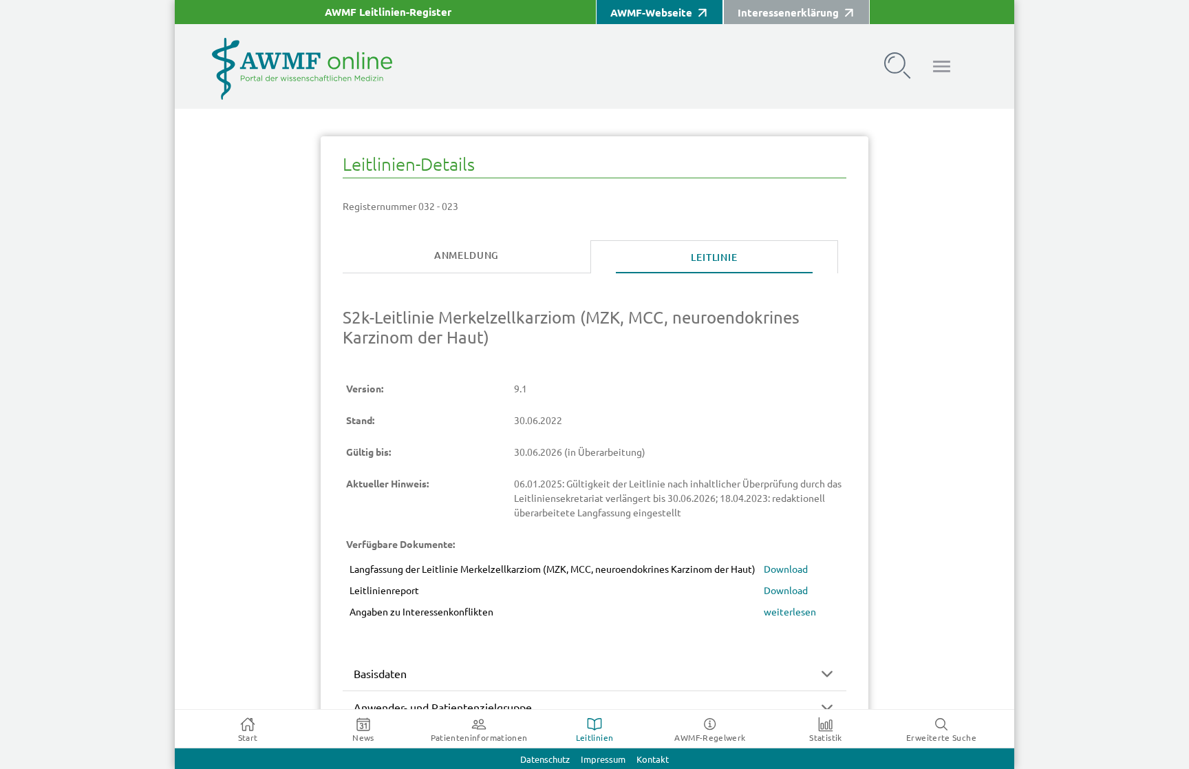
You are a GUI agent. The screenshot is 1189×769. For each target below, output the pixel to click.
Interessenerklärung (788, 13)
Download (786, 569)
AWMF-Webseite (651, 13)
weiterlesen (790, 612)
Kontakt (652, 760)
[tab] (466, 256)
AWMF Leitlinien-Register (388, 12)
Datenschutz (545, 760)
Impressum (603, 760)
